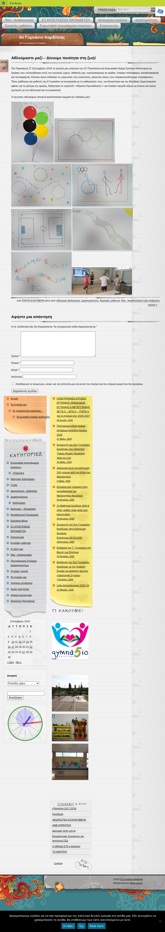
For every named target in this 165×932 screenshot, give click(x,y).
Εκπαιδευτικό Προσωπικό (24, 514)
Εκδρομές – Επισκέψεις (23, 509)
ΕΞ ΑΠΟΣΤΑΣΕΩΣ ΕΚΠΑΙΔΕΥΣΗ (66, 20)
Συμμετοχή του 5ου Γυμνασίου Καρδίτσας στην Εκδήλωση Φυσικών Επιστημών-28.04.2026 (73, 533)
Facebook (57, 814)
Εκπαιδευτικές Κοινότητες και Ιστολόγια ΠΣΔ (68, 838)
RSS (60, 887)
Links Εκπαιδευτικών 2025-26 (73, 587)
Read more (97, 926)
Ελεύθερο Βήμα (19, 520)
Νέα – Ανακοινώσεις (19, 20)
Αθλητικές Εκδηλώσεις (68, 300)
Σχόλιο (15, 356)
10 (12, 642)
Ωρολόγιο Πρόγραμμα (23, 601)
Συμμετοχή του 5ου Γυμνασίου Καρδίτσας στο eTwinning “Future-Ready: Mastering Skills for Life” (73, 453)
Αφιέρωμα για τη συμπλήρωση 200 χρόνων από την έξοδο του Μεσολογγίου (73, 474)
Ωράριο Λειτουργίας (21, 595)
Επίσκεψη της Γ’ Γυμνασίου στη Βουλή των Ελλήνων (74, 552)
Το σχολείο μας (19, 404)
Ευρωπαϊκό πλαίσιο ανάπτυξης (33, 417)
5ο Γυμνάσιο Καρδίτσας (42, 37)
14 (27, 642)
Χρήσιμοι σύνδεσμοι (21, 583)
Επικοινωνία (109, 25)
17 (12, 647)
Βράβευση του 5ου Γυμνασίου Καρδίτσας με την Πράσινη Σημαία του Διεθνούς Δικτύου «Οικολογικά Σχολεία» (73, 571)
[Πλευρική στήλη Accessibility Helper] (160, 11)
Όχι (81, 926)
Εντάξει (68, 926)
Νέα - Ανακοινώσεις (131, 300)
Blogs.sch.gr (136, 883)
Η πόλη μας (17, 549)
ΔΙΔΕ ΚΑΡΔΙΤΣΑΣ (61, 825)
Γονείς (14, 485)
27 (23, 652)
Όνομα (15, 363)
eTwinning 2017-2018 (64, 808)
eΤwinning (18, 473)
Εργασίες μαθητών (18, 25)
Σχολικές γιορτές (19, 571)
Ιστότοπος (16, 376)
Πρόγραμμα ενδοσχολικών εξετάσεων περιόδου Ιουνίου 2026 (72, 432)
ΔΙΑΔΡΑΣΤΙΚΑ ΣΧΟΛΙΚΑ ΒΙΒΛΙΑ (69, 819)
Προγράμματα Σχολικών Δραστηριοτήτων (24, 563)
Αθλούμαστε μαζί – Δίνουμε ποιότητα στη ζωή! (53, 58)
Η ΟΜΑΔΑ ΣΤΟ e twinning (66, 846)
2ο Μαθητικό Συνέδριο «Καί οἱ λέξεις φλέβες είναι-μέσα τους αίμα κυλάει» (73, 512)
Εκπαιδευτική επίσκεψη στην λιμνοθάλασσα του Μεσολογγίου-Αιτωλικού (72, 493)
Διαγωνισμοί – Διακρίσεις (24, 491)
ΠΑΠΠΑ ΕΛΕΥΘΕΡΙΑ (33, 300)
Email (15, 370)
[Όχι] (160, 921)
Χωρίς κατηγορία (20, 589)
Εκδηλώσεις (19, 503)
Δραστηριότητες (146, 20)
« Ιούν (10, 662)
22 (31, 647)
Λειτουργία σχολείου (112, 20)
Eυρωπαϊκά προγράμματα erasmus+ (66, 25)
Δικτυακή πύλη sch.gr (64, 830)
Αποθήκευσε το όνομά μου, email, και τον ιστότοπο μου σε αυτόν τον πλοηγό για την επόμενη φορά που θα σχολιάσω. (79, 384)
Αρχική (14, 398)
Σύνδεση (58, 863)
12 (20, 642)
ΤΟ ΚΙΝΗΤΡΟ (59, 851)
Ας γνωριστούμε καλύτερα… (28, 410)
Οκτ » (19, 662)
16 (9, 647)
